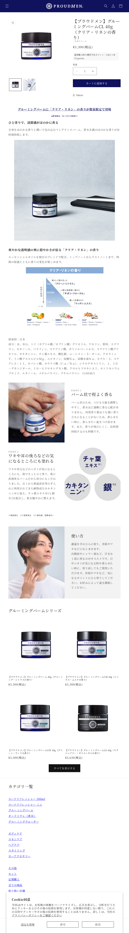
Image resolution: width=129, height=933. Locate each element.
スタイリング (16, 850)
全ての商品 (15, 885)
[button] (7, 6)
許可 (63, 924)
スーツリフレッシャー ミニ (25, 805)
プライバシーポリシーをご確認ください (37, 915)
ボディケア (15, 833)
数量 (75, 64)
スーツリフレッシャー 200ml (26, 799)
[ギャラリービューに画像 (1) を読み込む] (15, 85)
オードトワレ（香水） (22, 816)
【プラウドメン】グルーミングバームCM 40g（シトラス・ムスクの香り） (92, 678)
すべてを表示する (64, 768)
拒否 (98, 924)
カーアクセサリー (19, 856)
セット (12, 874)
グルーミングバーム (20, 810)
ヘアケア (13, 845)
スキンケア (15, 839)
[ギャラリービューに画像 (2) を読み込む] (29, 85)
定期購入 (13, 879)
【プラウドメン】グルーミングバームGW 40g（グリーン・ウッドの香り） (35, 752)
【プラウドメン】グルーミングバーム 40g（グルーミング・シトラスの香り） (35, 678)
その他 (12, 868)
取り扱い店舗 (16, 891)
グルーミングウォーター (23, 822)
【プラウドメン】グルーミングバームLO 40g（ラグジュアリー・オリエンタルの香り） (91, 752)
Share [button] (79, 95)
